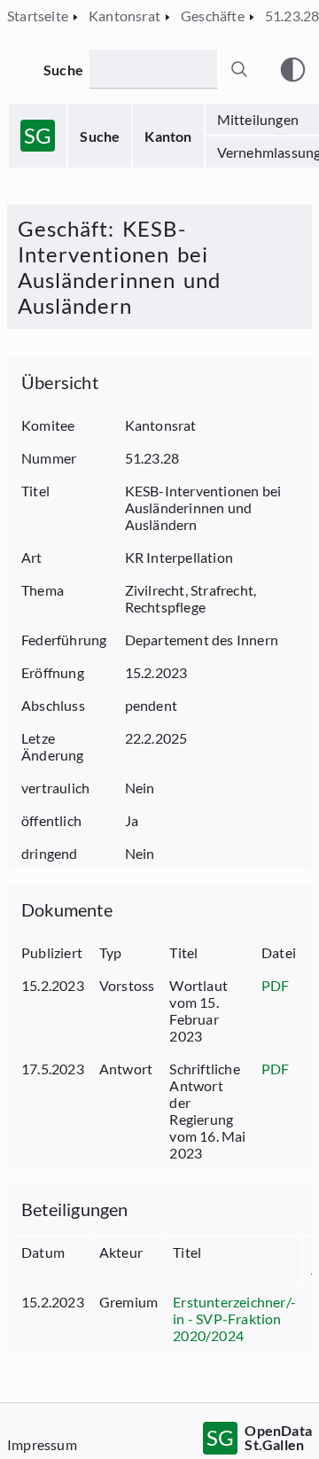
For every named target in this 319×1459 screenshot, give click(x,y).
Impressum (42, 1444)
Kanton (167, 136)
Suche (100, 136)
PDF (275, 985)
